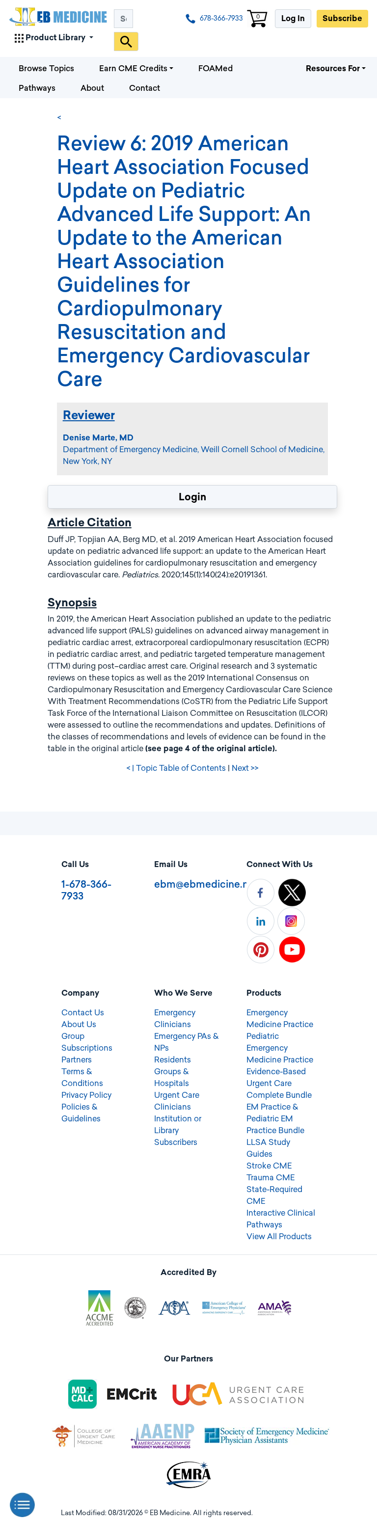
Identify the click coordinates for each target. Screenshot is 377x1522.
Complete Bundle (279, 1095)
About (92, 88)
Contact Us (82, 1012)
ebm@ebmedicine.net (206, 884)
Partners (76, 1059)
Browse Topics (46, 68)
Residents (172, 1059)
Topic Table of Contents (181, 768)
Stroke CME (269, 1165)
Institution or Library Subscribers (177, 1130)
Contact (144, 88)
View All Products (279, 1236)
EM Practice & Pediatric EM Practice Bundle (275, 1118)
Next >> (245, 768)
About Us (78, 1024)
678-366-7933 (220, 18)
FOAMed (215, 68)
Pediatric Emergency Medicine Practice (279, 1048)
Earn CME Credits (133, 68)
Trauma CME (270, 1177)
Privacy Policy (86, 1095)
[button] (54, 36)
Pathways (37, 88)
